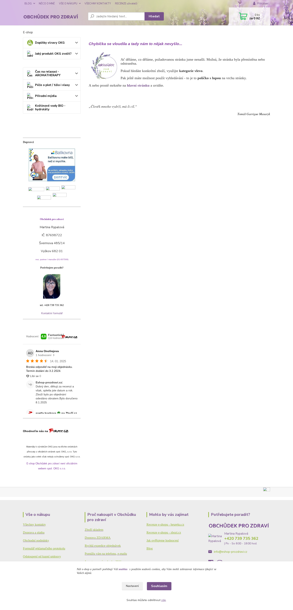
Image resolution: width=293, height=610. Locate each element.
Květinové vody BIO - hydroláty (50, 107)
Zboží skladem (94, 529)
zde (163, 600)
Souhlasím (159, 586)
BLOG (28, 3)
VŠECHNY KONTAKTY (98, 3)
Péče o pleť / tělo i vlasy (52, 85)
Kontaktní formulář (52, 313)
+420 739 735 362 (241, 538)
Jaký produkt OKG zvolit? (53, 54)
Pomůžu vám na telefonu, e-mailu (106, 553)
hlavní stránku (138, 85)
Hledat (154, 16)
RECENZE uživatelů (126, 3)
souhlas (123, 569)
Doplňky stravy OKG (50, 43)
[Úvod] (54, 16)
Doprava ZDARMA (98, 537)
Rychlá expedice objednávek (103, 545)
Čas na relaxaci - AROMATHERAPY (48, 73)
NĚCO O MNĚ (47, 3)
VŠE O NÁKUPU (68, 3)
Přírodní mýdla (46, 96)
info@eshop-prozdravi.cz (230, 552)
